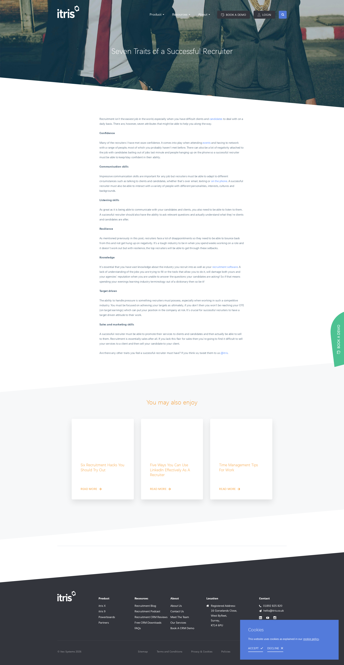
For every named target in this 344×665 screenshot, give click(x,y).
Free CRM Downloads (148, 622)
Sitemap (143, 651)
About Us (176, 605)
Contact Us (177, 611)
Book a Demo (235, 14)
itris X (102, 605)
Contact (264, 598)
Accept (253, 648)
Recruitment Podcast (147, 611)
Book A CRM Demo (182, 628)
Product (155, 14)
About (202, 14)
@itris (224, 352)
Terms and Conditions (169, 651)
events (207, 142)
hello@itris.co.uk (273, 610)
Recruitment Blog (145, 605)
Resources (179, 14)
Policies (225, 651)
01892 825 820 (272, 605)
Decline (273, 648)
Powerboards (107, 617)
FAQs (138, 628)
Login (266, 14)
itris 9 (102, 611)
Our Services (178, 622)
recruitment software (225, 266)
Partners (104, 622)
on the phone (219, 181)
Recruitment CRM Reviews (151, 617)
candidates (215, 118)
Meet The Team (179, 617)
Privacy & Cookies (201, 651)
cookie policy (311, 638)
